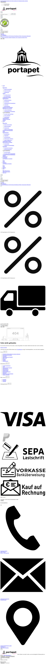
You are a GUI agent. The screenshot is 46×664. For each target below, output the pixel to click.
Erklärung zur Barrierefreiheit (8, 373)
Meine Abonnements (23, 184)
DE (1, 38)
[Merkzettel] (1, 28)
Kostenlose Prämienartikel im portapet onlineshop (11, 354)
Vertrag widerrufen (6, 374)
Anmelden (2, 182)
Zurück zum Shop (3, 347)
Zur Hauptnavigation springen (22, 0)
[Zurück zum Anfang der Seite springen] (1, 649)
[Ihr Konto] (1, 30)
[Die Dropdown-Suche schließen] (15, 14)
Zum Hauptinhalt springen (5, 0)
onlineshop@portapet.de (4, 598)
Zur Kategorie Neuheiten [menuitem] (7, 163)
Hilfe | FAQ (5, 358)
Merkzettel (29, 184)
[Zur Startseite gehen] (8, 10)
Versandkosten (19, 349)
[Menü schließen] (3, 122)
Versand (4, 360)
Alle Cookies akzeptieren (10, 656)
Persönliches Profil (7, 184)
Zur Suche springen (13, 0)
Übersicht (2, 184)
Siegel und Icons (6, 369)
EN (3, 38)
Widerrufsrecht (5, 368)
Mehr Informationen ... (8, 655)
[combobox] (5, 14)
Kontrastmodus (6, 4)
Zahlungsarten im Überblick (8, 357)
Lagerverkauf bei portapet (7, 355)
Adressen (12, 184)
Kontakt (4, 359)
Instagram (4, 380)
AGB (4, 366)
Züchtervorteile (5, 370)
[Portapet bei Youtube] (2, 498)
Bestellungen (16, 184)
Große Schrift (6, 5)
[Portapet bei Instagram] (1, 498)
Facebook (4, 379)
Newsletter (5, 356)
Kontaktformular (3, 599)
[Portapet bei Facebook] (0, 498)
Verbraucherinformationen (7, 367)
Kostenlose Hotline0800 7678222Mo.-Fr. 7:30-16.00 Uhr (4, 552)
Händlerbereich (5, 361)
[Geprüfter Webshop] (4, 26)
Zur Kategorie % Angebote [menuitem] (7, 158)
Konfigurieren (3, 656)
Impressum (5, 372)
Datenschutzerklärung (6, 371)
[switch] (3, 5)
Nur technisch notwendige (5, 657)
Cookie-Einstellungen (6, 365)
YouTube (4, 381)
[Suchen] (12, 14)
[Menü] (1, 12)
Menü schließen (5, 180)
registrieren (4, 183)
